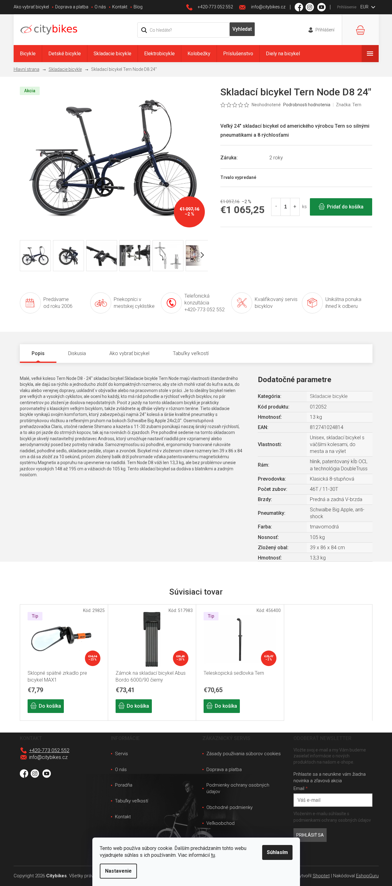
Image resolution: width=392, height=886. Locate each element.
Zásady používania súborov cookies (243, 753)
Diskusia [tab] (77, 353)
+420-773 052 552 (49, 750)
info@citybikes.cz (48, 757)
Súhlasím (277, 852)
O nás (100, 6)
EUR (364, 6)
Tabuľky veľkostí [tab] (191, 353)
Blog (138, 6)
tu (213, 855)
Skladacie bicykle (329, 396)
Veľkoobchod (220, 823)
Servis (121, 753)
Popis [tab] (38, 353)
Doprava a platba (71, 6)
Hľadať (242, 29)
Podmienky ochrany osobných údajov (237, 788)
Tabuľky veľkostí (131, 801)
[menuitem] (28, 53)
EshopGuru (367, 876)
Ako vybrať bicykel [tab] (129, 353)
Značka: (348, 104)
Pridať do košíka (345, 207)
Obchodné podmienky (229, 807)
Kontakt (119, 6)
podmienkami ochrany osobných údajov (332, 820)
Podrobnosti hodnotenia (306, 104)
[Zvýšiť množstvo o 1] (294, 207)
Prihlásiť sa (310, 835)
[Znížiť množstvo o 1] (276, 207)
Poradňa (123, 785)
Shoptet (321, 876)
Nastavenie (118, 871)
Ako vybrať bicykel (31, 6)
